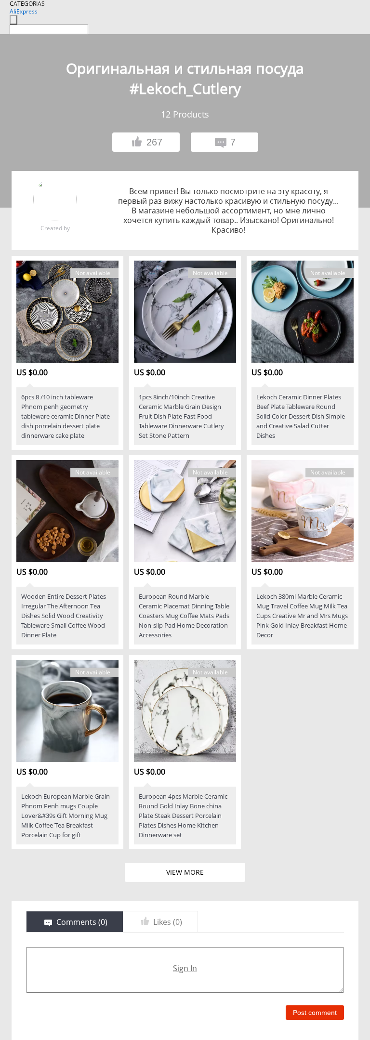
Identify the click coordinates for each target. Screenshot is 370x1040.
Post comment (315, 1012)
